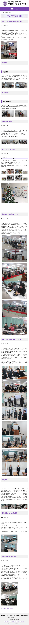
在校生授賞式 (6, 92)
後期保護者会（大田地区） (10, 513)
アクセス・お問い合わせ (15, 621)
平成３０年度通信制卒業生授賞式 (12, 21)
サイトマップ (7, 621)
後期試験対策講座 (7, 121)
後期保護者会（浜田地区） (10, 556)
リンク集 (22, 621)
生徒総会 (4, 63)
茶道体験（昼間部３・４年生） (11, 214)
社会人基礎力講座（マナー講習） (12, 339)
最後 (12, 608)
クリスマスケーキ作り (8, 149)
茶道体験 (4, 480)
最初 (2, 608)
